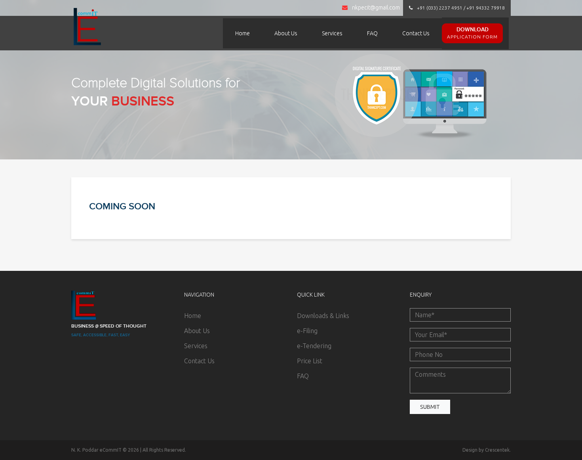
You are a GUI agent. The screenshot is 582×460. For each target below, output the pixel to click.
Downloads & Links (323, 315)
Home (242, 33)
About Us (285, 33)
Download (472, 32)
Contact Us (416, 33)
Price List (309, 360)
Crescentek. (498, 449)
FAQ (372, 33)
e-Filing (307, 330)
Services (332, 33)
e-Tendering (314, 345)
